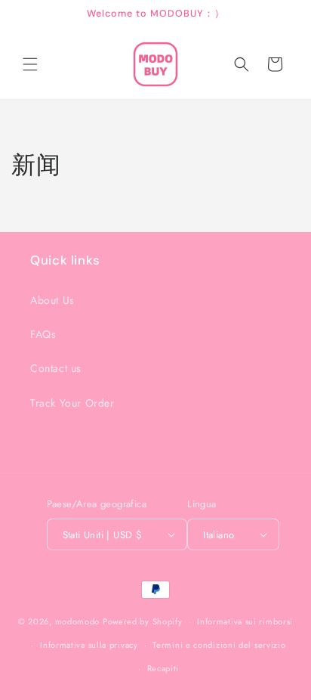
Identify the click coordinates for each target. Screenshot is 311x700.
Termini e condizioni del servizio (218, 645)
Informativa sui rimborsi (245, 621)
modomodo (77, 621)
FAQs (43, 334)
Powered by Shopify (143, 621)
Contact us (56, 368)
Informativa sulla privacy (89, 645)
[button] (30, 64)
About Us (52, 300)
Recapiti (163, 668)
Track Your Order (72, 402)
